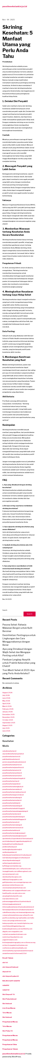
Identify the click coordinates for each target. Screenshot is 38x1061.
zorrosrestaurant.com (10, 874)
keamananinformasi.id (25, 951)
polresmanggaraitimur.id (11, 901)
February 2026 (7, 709)
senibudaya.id (18, 844)
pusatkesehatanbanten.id (12, 765)
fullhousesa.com (8, 890)
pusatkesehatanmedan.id (11, 800)
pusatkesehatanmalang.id (12, 825)
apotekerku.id (7, 838)
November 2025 (8, 717)
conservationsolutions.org (12, 915)
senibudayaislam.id (9, 852)
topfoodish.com (24, 918)
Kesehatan (8, 741)
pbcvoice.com (20, 893)
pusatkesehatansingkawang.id (13, 833)
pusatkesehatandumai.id (11, 814)
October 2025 (7, 720)
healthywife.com (8, 893)
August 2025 (7, 725)
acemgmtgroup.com (24, 882)
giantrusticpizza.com (20, 945)
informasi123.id (20, 953)
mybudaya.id (26, 855)
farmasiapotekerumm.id (11, 910)
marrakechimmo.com (10, 899)
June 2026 (6, 698)
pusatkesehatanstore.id (11, 756)
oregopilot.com (17, 931)
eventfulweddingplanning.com (13, 926)
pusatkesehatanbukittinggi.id (13, 808)
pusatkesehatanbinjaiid (14, 6)
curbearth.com (27, 915)
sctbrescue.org (29, 942)
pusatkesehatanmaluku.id (12, 789)
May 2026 (6, 701)
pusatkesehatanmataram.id (12, 828)
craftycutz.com (25, 869)
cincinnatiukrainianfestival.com (14, 888)
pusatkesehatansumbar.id (12, 773)
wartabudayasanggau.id (11, 858)
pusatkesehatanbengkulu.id (12, 787)
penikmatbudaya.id (9, 847)
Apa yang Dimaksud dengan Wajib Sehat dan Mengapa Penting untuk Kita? (17, 652)
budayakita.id (7, 844)
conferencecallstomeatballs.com (14, 948)
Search (4, 610)
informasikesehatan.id (10, 907)
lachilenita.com (26, 929)
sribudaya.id (25, 858)
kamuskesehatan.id (26, 907)
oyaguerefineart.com (22, 890)
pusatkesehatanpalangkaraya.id (14, 836)
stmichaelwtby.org (9, 951)
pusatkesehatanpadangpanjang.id (15, 811)
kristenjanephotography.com (13, 942)
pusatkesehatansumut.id (11, 770)
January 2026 (7, 712)
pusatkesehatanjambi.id (11, 784)
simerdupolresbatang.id (11, 860)
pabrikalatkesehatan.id (11, 759)
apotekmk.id (17, 838)
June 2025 (6, 731)
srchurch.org (7, 945)
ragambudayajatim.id (24, 841)
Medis (5, 746)
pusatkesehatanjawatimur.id (13, 767)
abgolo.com (6, 931)
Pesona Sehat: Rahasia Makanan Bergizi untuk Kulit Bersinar (17, 627)
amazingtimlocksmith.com (12, 896)
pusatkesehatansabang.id (12, 797)
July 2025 (6, 728)
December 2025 (8, 714)
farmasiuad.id (28, 838)
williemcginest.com (24, 871)
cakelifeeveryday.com (10, 912)
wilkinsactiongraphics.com (12, 880)
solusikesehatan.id (9, 751)
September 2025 (8, 723)
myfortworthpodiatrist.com (12, 937)
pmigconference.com (18, 921)
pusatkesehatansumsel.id (12, 776)
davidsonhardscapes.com (11, 877)
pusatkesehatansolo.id (10, 822)
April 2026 (6, 703)
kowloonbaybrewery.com (11, 929)
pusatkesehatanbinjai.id (11, 803)
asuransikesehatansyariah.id (13, 754)
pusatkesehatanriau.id (10, 781)
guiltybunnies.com (9, 882)
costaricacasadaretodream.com (14, 934)
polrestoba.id (26, 901)
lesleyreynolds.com (9, 923)
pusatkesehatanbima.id (11, 830)
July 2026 (6, 695)
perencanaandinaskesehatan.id (14, 762)
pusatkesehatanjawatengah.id (13, 778)
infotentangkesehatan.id (11, 904)
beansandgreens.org (26, 912)
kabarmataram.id (27, 910)
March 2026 (7, 706)
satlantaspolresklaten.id (11, 863)
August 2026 (7, 693)
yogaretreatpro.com (9, 940)
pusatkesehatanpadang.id (12, 806)
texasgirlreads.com (9, 871)
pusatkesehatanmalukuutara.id (14, 792)
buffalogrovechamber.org (11, 866)
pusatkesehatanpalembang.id (13, 817)
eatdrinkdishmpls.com (10, 869)
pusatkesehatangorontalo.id (13, 795)
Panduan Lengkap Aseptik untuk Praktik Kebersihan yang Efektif (18, 662)
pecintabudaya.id (8, 841)
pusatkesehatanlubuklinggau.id (14, 819)
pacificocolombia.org (10, 918)
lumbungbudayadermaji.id (12, 849)
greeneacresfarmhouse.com (12, 885)
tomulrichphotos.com (25, 923)
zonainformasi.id (8, 953)
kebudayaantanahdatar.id (12, 855)
